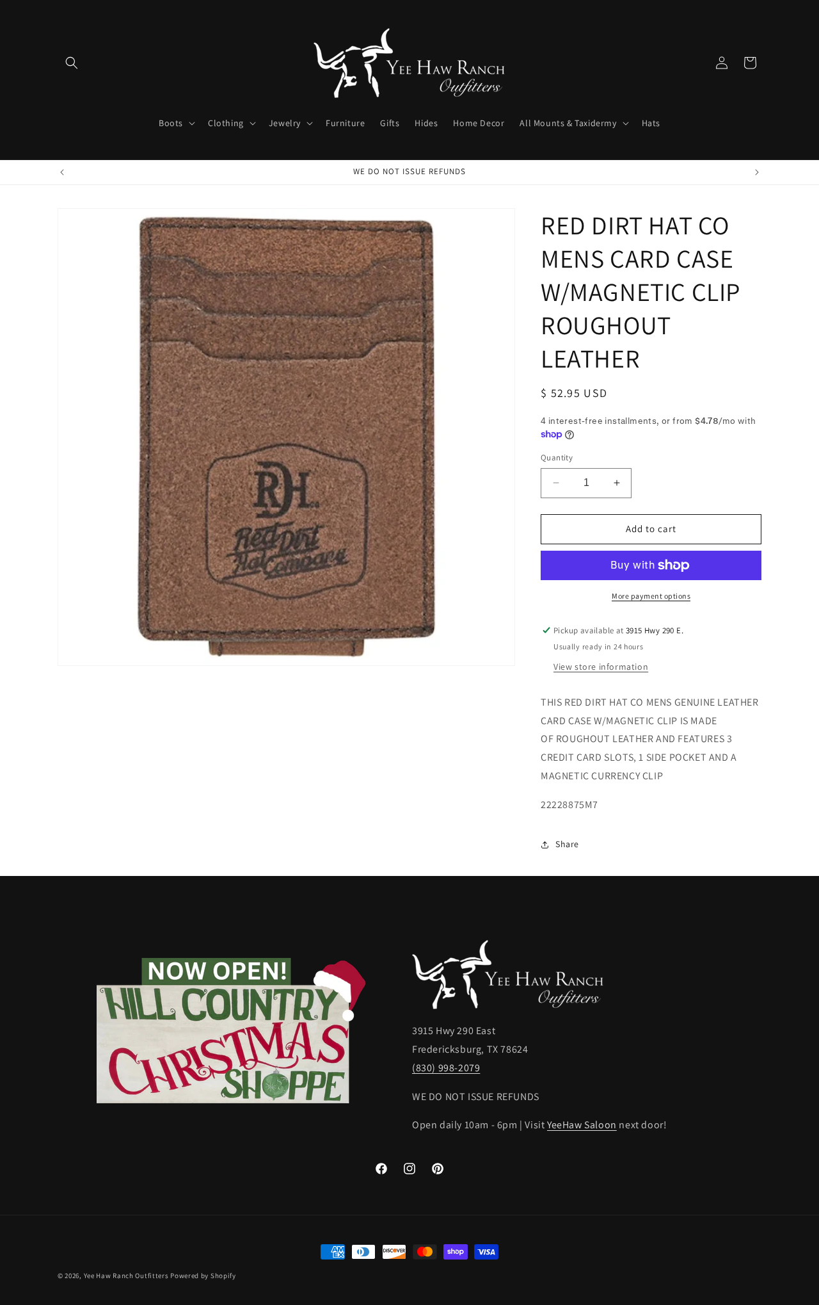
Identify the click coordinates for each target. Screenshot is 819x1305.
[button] (72, 63)
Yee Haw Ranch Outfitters (126, 1275)
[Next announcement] (757, 172)
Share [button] (567, 844)
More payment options (651, 596)
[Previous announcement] (62, 172)
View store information (600, 666)
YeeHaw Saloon (582, 1125)
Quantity (557, 457)
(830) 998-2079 (446, 1067)
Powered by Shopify (203, 1275)
